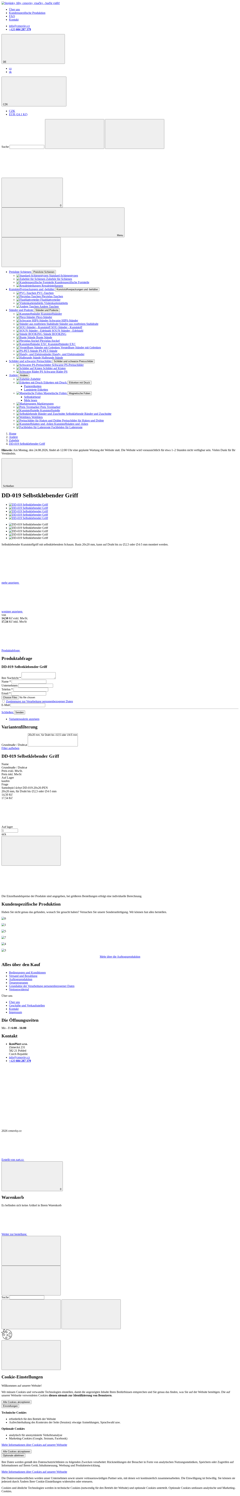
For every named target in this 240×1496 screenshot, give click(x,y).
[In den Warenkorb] (31, 851)
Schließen (8, 712)
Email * (6, 693)
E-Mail (6, 705)
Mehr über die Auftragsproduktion (120, 956)
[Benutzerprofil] (30, 176)
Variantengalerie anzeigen (24, 719)
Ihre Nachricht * (11, 678)
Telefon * (7, 689)
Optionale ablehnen (13, 1455)
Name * (6, 681)
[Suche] (74, 134)
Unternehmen (10, 685)
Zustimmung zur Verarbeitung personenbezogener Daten (39, 701)
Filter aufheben (10, 748)
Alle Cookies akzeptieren (16, 1402)
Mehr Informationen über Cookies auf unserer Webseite (34, 1444)
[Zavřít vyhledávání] (134, 134)
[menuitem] (10, 68)
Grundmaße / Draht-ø (14, 744)
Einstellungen (10, 1406)
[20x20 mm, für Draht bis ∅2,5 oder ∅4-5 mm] (53, 735)
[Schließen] (31, 1251)
